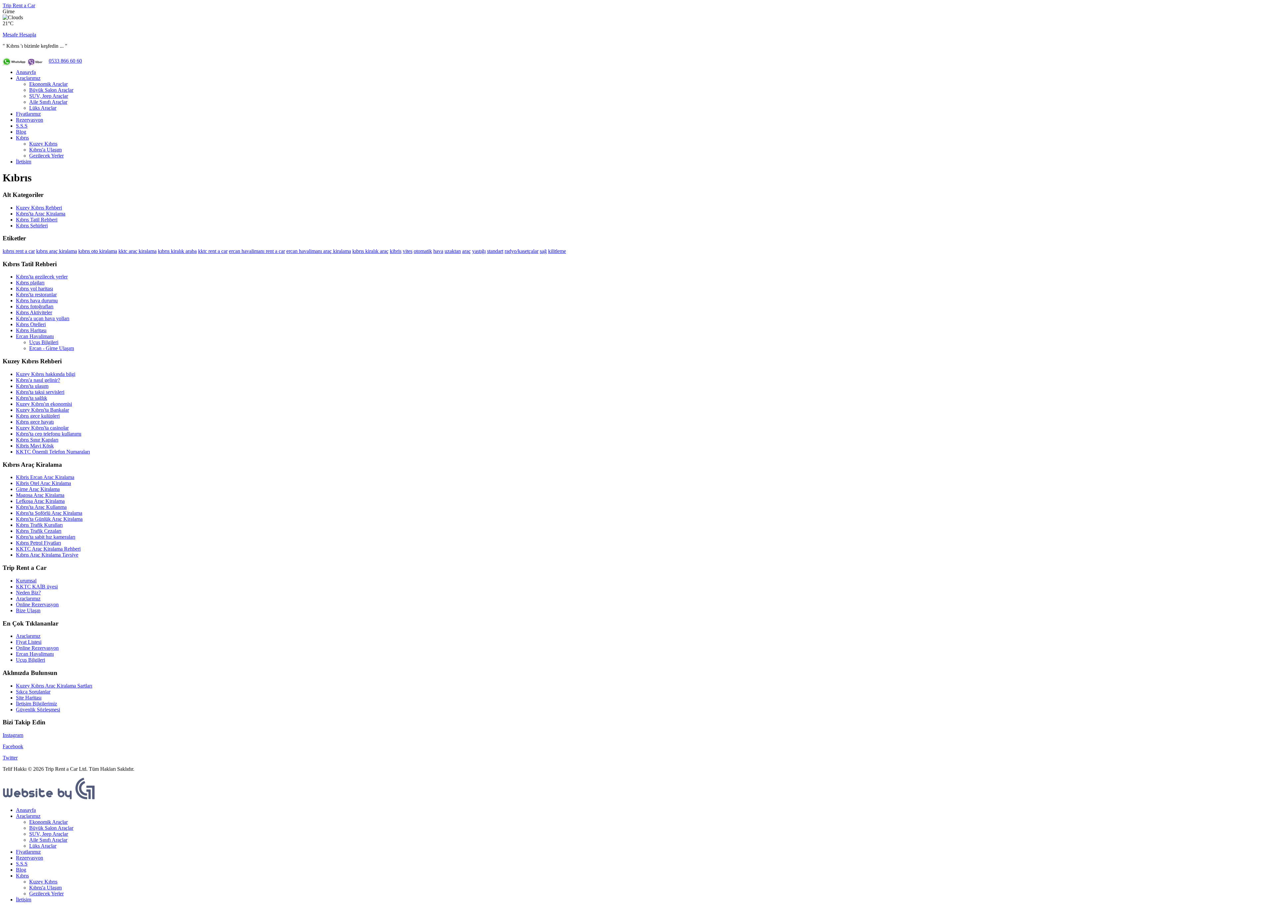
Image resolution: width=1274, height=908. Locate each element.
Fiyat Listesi (28, 642)
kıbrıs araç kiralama (56, 251)
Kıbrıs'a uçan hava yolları (42, 318)
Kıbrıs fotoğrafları (34, 306)
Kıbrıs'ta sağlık (31, 398)
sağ (543, 251)
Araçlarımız (28, 78)
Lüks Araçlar (42, 108)
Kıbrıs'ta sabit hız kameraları (45, 537)
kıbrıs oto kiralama (97, 251)
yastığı (479, 251)
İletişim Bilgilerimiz (36, 703)
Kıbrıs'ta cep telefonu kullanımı (48, 434)
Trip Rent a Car (19, 5)
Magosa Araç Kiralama (40, 495)
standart (495, 251)
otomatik (423, 251)
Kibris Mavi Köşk (35, 446)
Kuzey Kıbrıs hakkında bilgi (45, 374)
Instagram (13, 735)
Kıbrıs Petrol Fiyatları (38, 543)
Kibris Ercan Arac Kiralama (45, 477)
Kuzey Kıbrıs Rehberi (39, 208)
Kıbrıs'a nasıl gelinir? (38, 380)
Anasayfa (26, 72)
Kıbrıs (22, 138)
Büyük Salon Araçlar (51, 90)
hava (438, 251)
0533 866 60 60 (65, 61)
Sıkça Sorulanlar (33, 692)
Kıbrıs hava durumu (37, 300)
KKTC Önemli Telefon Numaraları (53, 451)
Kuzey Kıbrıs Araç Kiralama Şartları (54, 686)
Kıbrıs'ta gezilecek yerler (42, 276)
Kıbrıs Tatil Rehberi (36, 219)
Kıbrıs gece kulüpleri (38, 416)
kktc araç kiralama (137, 251)
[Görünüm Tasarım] (49, 799)
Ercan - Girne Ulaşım (51, 348)
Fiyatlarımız (28, 114)
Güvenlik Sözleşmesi (38, 709)
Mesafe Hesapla (19, 34)
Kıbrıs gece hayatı (35, 422)
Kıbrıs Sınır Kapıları (37, 440)
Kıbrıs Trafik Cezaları (38, 531)
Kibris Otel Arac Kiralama (43, 483)
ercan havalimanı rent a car (257, 251)
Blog (21, 132)
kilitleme (557, 251)
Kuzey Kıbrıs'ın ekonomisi (44, 404)
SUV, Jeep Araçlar (48, 96)
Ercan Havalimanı (35, 336)
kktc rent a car (213, 251)
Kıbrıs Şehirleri (32, 225)
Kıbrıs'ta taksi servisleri (40, 392)
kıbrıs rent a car (19, 251)
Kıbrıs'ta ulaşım (32, 386)
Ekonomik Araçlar (48, 84)
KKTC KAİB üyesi (37, 586)
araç (466, 251)
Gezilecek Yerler (46, 155)
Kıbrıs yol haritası (34, 288)
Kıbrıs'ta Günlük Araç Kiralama (49, 519)
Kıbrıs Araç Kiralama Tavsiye (47, 555)
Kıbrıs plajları (30, 282)
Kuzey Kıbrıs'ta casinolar (42, 428)
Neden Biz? (28, 592)
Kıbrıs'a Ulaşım (45, 149)
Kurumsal (26, 580)
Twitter (10, 757)
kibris (395, 251)
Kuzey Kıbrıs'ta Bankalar (42, 410)
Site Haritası (28, 697)
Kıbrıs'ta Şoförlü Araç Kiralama (49, 513)
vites (407, 251)
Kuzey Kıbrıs (43, 144)
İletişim (23, 161)
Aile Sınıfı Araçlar (48, 102)
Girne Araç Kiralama (38, 489)
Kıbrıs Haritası (31, 330)
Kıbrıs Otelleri (31, 324)
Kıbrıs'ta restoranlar (36, 294)
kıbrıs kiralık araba (177, 251)
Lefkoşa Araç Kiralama (40, 501)
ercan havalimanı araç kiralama (318, 251)
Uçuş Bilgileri (43, 342)
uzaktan (453, 251)
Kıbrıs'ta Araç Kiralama (40, 213)
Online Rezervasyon (37, 604)
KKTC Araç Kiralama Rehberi (48, 549)
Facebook (13, 746)
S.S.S (22, 126)
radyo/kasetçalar (521, 251)
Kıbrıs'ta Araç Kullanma (41, 507)
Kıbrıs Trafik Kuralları (39, 525)
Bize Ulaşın (28, 610)
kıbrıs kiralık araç (370, 251)
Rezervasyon (29, 120)
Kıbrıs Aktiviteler (34, 312)
